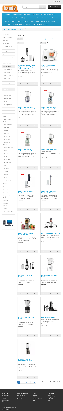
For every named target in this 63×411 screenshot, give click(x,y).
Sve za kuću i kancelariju (18, 24)
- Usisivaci (5, 174)
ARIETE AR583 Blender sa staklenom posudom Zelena (26, 150)
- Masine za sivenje (7, 124)
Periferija (7, 21)
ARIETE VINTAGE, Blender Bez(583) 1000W (26, 234)
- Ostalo (5, 150)
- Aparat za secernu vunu (8, 79)
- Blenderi (5, 89)
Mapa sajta (19, 398)
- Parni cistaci (6, 153)
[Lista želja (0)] (55, 1)
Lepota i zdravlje (44, 18)
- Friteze (5, 101)
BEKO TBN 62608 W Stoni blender (49, 276)
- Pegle (5, 156)
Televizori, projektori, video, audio (40, 24)
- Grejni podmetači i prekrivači (8, 105)
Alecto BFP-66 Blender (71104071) (48, 66)
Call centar (4, 398)
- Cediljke (5, 92)
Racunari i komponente (23, 21)
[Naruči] (59, 1)
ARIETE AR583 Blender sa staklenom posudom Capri (26, 108)
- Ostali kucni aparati (8, 147)
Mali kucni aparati (54, 18)
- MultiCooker (6, 136)
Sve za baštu (7, 24)
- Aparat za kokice (7, 72)
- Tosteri (5, 171)
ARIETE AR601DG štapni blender (25, 192)
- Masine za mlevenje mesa (8, 120)
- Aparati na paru (7, 83)
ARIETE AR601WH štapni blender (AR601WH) (48, 192)
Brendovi (35, 395)
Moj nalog (50, 395)
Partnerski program (37, 398)
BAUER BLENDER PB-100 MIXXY (50, 233)
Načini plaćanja (5, 395)
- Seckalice (6, 165)
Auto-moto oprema (17, 14)
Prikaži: (43, 42)
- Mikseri (5, 130)
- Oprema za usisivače (6, 143)
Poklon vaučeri (36, 397)
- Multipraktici (6, 139)
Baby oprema (27, 14)
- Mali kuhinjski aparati (6, 115)
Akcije (34, 400)
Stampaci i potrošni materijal (48, 21)
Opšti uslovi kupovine (7, 402)
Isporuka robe (5, 400)
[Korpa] (57, 1)
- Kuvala (5, 109)
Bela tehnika (36, 14)
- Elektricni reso (7, 95)
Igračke (12, 18)
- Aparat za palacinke (8, 75)
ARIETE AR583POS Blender (49, 149)
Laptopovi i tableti (33, 18)
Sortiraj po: (20, 42)
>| (27, 385)
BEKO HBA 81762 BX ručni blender (26, 276)
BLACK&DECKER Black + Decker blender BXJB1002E (26, 359)
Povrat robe (20, 397)
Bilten (49, 400)
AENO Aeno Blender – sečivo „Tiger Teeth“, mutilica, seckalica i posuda (27, 67)
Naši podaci (5, 397)
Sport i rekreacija (35, 21)
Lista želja (50, 398)
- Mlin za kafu (6, 133)
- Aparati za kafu (7, 86)
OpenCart (13, 407)
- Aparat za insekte (7, 69)
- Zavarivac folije (7, 180)
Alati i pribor (7, 14)
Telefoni (28, 24)
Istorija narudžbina (52, 397)
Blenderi (22, 29)
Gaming (6, 18)
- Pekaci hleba (6, 159)
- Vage (5, 177)
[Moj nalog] (53, 1)
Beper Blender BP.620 (48, 317)
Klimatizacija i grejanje (21, 18)
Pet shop (13, 21)
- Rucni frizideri (7, 162)
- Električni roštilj (7, 98)
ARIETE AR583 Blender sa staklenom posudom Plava (49, 108)
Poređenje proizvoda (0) (47, 39)
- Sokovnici (6, 168)
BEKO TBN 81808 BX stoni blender (26, 318)
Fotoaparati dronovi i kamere (48, 14)
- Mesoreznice (6, 127)
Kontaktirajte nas (21, 395)
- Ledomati (6, 112)
